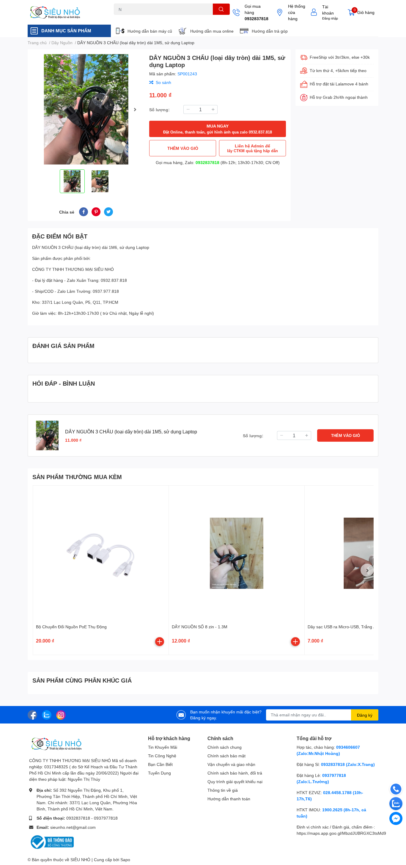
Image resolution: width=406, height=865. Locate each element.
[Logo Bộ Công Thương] (51, 841)
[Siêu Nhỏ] (64, 12)
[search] (221, 9)
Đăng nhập (330, 18)
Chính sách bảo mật (226, 755)
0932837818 (256, 18)
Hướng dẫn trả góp (270, 31)
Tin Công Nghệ (162, 755)
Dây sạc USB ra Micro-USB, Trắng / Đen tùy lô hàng (356, 626)
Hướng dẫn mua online (212, 31)
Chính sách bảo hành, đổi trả (234, 772)
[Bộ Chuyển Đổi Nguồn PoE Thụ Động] (100, 553)
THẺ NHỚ (143, 18)
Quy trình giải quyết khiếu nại (234, 781)
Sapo (125, 859)
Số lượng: (159, 109)
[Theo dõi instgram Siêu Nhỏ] (61, 714)
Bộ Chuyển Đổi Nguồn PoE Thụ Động (71, 626)
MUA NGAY (217, 128)
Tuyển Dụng (159, 772)
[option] (86, 109)
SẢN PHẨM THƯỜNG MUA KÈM (77, 476)
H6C (117, 18)
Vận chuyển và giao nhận (231, 764)
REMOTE (189, 18)
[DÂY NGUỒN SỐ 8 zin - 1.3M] (236, 553)
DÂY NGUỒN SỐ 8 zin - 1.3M (199, 626)
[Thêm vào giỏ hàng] (159, 641)
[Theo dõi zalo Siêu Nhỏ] (46, 714)
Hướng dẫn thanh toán (228, 798)
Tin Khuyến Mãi (162, 747)
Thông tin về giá (222, 790)
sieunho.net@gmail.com (73, 827)
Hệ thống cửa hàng (296, 12)
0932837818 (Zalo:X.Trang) (348, 764)
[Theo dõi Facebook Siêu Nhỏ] (32, 714)
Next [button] (134, 109)
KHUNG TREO (167, 18)
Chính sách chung (224, 747)
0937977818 (106, 818)
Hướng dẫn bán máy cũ (150, 31)
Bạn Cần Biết (160, 764)
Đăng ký (364, 715)
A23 (128, 18)
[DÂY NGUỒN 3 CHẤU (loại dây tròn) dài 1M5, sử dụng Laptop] (86, 109)
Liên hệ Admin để (252, 148)
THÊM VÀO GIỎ (182, 148)
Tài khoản (328, 9)
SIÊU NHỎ (80, 859)
